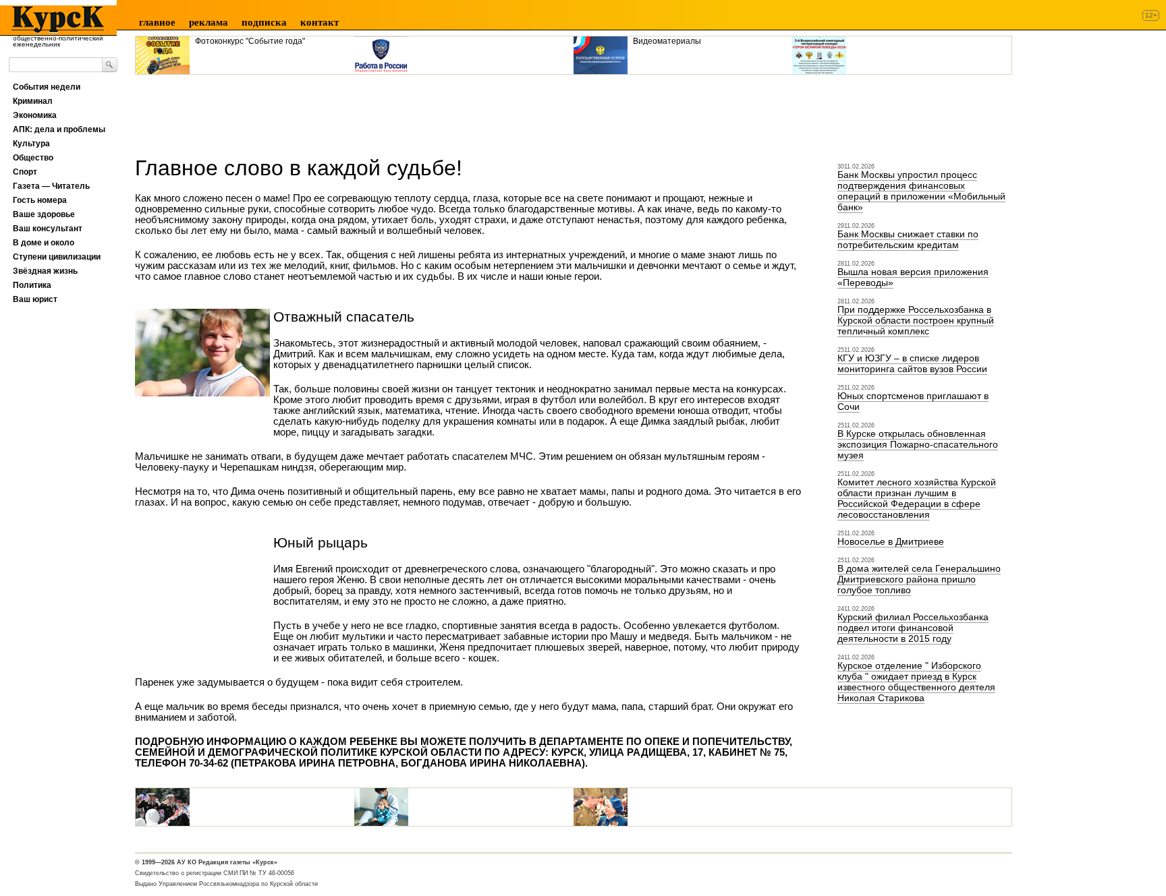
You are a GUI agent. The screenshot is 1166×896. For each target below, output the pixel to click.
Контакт (319, 22)
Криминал (33, 101)
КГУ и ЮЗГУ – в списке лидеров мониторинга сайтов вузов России (912, 363)
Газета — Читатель (51, 186)
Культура (31, 143)
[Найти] (109, 64)
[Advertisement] (380, 110)
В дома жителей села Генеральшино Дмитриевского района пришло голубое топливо (919, 579)
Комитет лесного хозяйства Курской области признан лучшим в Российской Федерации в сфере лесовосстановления (916, 498)
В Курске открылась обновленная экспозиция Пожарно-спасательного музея (917, 444)
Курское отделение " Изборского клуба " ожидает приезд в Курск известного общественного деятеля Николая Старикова (916, 681)
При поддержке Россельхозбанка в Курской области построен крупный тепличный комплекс (915, 320)
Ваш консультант (47, 228)
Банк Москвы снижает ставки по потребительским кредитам (907, 239)
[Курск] (53, 19)
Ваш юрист (35, 299)
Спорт (25, 172)
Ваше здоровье (44, 214)
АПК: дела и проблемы (59, 129)
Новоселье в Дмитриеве (890, 541)
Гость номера (40, 200)
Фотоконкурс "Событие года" (250, 41)
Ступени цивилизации (57, 257)
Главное (157, 22)
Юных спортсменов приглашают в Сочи (913, 401)
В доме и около (43, 242)
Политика (32, 285)
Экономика (35, 115)
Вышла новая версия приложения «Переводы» (913, 277)
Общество (33, 157)
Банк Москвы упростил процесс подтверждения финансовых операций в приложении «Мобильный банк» (921, 190)
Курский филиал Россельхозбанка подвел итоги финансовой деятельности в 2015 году (913, 627)
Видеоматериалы (667, 41)
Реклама (208, 22)
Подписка (264, 22)
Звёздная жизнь (45, 271)
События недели (46, 87)
